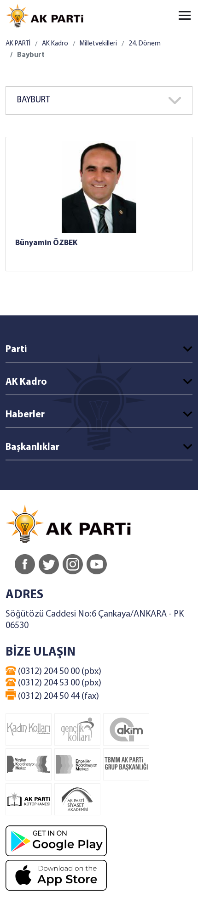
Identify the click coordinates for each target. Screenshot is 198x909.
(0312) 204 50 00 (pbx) (58, 671)
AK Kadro (55, 43)
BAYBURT (33, 100)
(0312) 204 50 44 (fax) (57, 696)
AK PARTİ (18, 43)
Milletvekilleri (98, 43)
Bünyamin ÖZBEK (46, 243)
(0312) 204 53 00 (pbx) (58, 683)
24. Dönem (144, 43)
